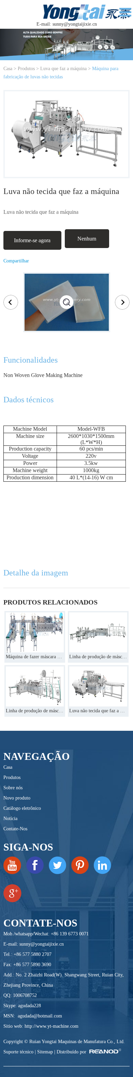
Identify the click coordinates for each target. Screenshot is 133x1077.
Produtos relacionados (50, 602)
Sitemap (45, 1051)
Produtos (26, 68)
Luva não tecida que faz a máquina (98, 710)
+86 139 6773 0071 (70, 933)
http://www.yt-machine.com (51, 1026)
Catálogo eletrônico (22, 808)
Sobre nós (13, 787)
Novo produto (16, 798)
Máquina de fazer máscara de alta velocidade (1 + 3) (35, 656)
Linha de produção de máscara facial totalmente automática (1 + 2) (98, 656)
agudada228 (29, 1005)
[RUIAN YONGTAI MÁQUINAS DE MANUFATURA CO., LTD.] (87, 12)
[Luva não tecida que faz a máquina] (98, 686)
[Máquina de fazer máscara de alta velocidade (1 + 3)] (35, 632)
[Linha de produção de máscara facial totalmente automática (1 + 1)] (35, 686)
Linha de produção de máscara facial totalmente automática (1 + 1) (35, 710)
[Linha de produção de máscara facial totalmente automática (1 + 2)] (98, 632)
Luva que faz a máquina (63, 68)
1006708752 (25, 995)
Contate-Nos (15, 828)
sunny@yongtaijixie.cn (75, 24)
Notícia (10, 818)
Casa (7, 68)
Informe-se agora (32, 240)
